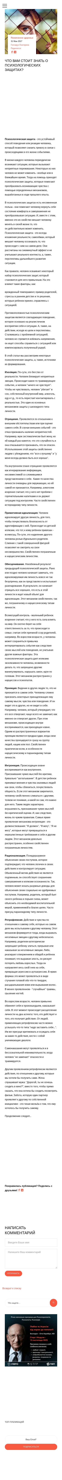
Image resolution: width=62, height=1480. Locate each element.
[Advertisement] (31, 106)
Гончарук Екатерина (20, 45)
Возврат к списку (11, 1288)
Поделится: (16, 48)
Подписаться (31, 1447)
